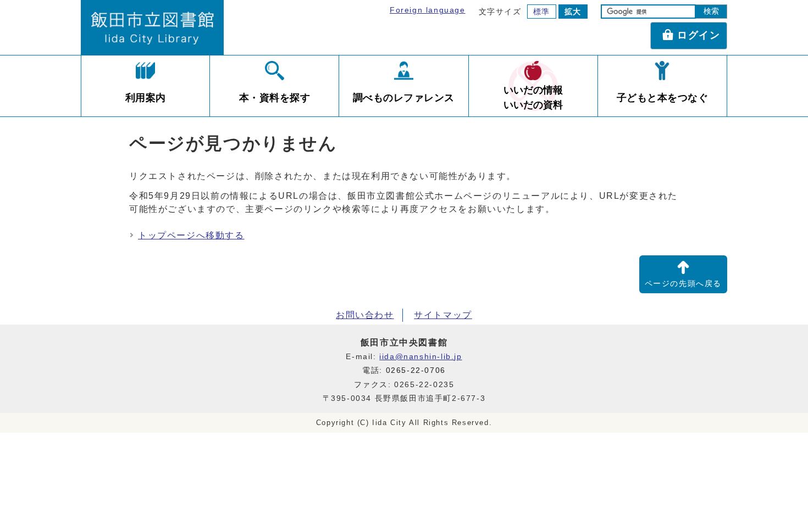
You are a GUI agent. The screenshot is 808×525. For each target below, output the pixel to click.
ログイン (698, 35)
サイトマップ (443, 315)
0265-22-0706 (416, 370)
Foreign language (428, 9)
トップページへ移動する (191, 235)
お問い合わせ (365, 315)
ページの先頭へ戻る (683, 284)
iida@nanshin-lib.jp (420, 357)
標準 (541, 11)
